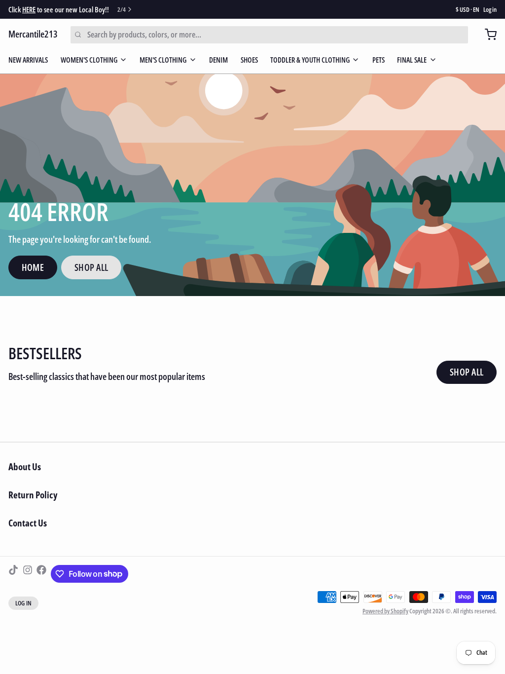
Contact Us (27, 523)
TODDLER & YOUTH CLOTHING (310, 60)
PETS (378, 60)
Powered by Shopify (385, 610)
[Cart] (486, 34)
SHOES (249, 60)
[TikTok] (13, 574)
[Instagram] (28, 574)
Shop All (91, 267)
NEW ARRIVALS (28, 60)
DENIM (218, 60)
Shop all (467, 372)
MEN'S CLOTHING (163, 60)
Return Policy (32, 494)
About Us (24, 466)
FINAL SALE (412, 60)
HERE (29, 9)
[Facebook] (41, 574)
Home (33, 267)
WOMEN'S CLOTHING (89, 60)
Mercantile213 (33, 34)
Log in (490, 9)
